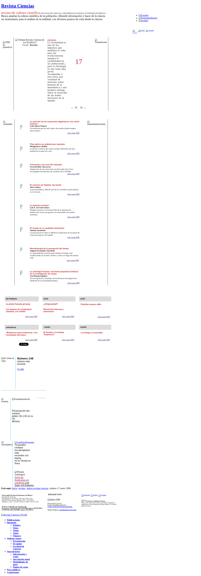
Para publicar (13, 570)
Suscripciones (13, 551)
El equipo (17, 544)
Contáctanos (13, 572)
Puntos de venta (20, 567)
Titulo (16, 530)
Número (17, 536)
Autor (16, 533)
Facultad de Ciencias (18, 547)
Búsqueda (11, 522)
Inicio (14, 488)
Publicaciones (13, 520)
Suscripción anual (21, 559)
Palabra (17, 525)
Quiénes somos (14, 538)
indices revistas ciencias (37, 488)
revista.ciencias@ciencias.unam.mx (60, 506)
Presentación (19, 541)
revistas (21, 488)
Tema (15, 528)
